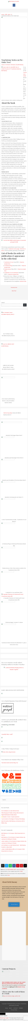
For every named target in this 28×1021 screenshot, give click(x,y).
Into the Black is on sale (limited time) (10, 811)
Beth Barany (4, 833)
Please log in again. (4, 1018)
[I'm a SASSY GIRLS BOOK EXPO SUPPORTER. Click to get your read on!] (2, 693)
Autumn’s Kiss (23, 281)
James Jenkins (4, 841)
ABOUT (10, 1008)
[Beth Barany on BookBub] (2, 726)
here (9, 875)
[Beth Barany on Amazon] (8, 724)
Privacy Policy (14, 1010)
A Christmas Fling (8, 265)
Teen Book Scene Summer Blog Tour (9, 762)
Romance (13, 64)
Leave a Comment (5, 64)
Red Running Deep (7, 413)
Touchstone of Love (8, 262)
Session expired (3, 1015)
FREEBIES (21, 1008)
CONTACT (15, 1008)
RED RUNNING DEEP (12, 869)
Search (3, 302)
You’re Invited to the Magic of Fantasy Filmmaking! (13, 819)
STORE (21, 871)
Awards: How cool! (6, 734)
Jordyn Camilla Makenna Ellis (8, 849)
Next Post (14, 291)
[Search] (25, 304)
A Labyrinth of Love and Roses (11, 272)
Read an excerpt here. (13, 274)
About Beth (9, 847)
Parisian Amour (7, 269)
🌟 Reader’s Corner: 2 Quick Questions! (10, 817)
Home (6, 1008)
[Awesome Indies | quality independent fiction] (2, 741)
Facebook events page (14, 249)
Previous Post (14, 287)
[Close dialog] (2, 1014)
